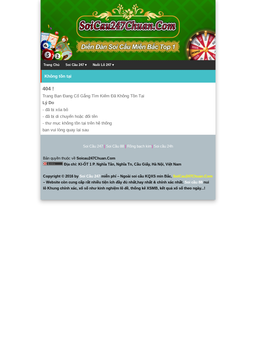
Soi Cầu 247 (90, 176)
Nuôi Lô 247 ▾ (103, 65)
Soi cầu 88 (193, 182)
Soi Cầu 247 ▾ (76, 65)
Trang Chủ (52, 65)
